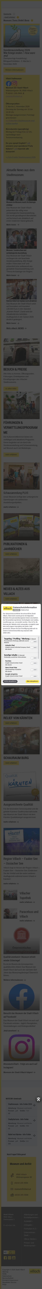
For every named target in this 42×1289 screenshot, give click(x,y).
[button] (32, 642)
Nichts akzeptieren (10, 681)
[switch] (34, 641)
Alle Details (8, 649)
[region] (21, 657)
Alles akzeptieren (32, 681)
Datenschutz (25, 610)
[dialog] (21, 644)
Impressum (16, 610)
